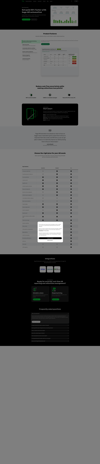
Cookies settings (50, 240)
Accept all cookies (50, 238)
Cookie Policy (41, 230)
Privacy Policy (46, 230)
